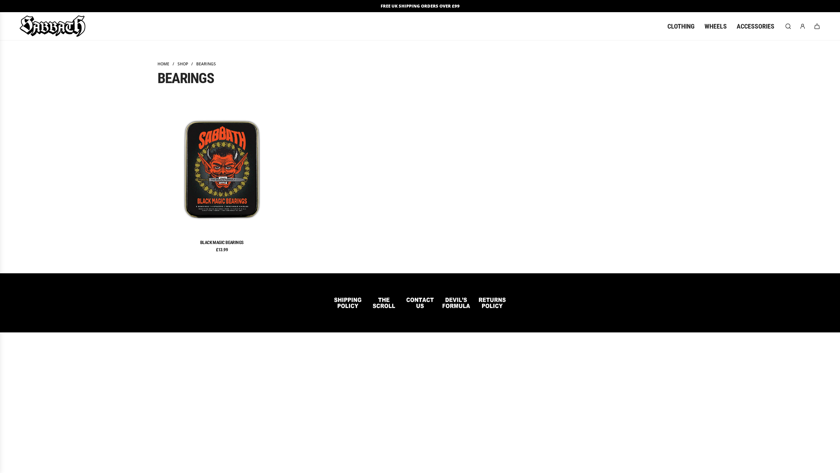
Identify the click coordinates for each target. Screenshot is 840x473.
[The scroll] (384, 302)
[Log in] (802, 26)
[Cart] (817, 26)
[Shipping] (347, 302)
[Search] (788, 26)
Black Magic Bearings (222, 242)
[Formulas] (456, 302)
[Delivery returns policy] (492, 302)
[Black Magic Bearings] (222, 169)
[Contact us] (420, 302)
